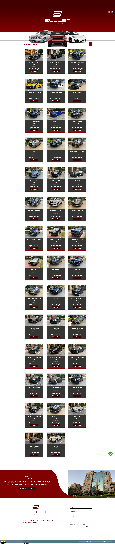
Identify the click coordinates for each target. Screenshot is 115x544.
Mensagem (73, 516)
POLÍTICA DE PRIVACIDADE (104, 6)
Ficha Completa (34, 71)
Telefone (72, 511)
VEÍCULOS (88, 6)
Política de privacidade (80, 524)
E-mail (72, 507)
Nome (71, 503)
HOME (83, 6)
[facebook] (112, 12)
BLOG (113, 6)
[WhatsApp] (110, 496)
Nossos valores (27, 489)
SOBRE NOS (94, 6)
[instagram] (109, 12)
